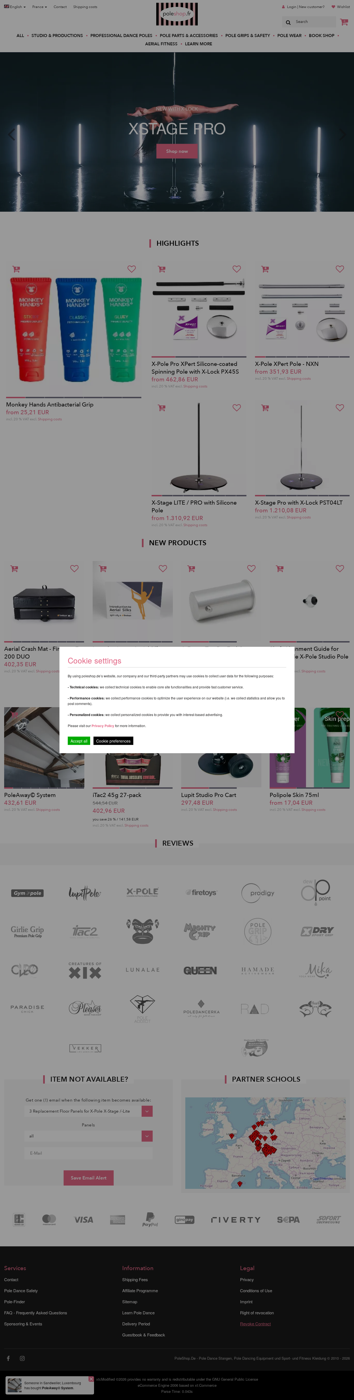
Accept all (79, 741)
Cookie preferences (113, 741)
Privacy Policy (103, 725)
